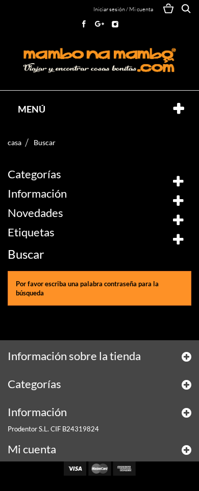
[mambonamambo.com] (99, 60)
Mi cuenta (32, 449)
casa (14, 142)
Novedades (35, 213)
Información (37, 193)
